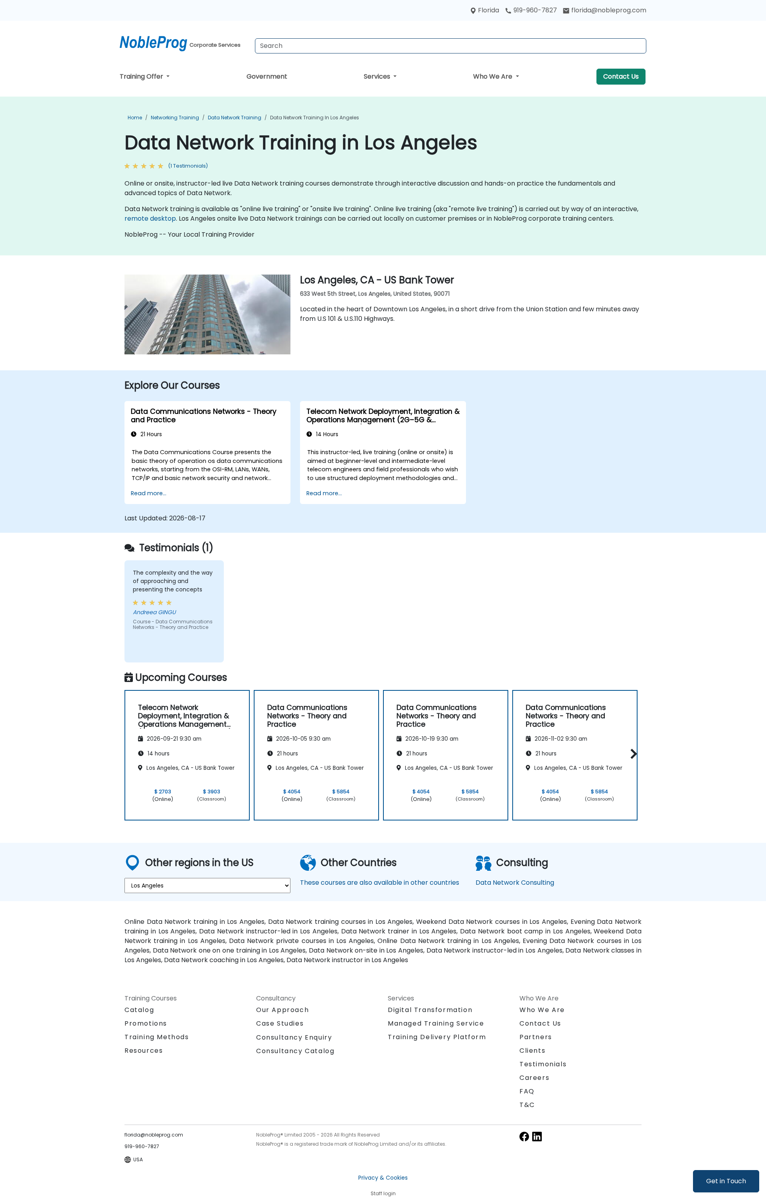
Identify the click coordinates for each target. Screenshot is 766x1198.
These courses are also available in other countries (379, 882)
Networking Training (175, 117)
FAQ (527, 1091)
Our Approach (282, 1009)
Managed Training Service (436, 1023)
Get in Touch (726, 1181)
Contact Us (621, 76)
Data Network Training (234, 117)
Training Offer (142, 76)
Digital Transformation (430, 1009)
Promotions (145, 1023)
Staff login (383, 1193)
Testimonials (543, 1064)
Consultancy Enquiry (294, 1037)
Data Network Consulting (515, 882)
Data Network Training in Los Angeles (314, 117)
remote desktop (150, 218)
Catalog (139, 1009)
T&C (527, 1104)
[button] (632, 754)
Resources (143, 1050)
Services (378, 76)
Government (267, 76)
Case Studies (280, 1023)
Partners (535, 1037)
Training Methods (156, 1037)
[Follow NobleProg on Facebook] (524, 1136)
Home (135, 117)
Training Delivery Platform (437, 1037)
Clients (532, 1050)
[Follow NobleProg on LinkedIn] (537, 1136)
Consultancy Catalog (295, 1051)
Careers (534, 1077)
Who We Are (493, 76)
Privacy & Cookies (383, 1178)
